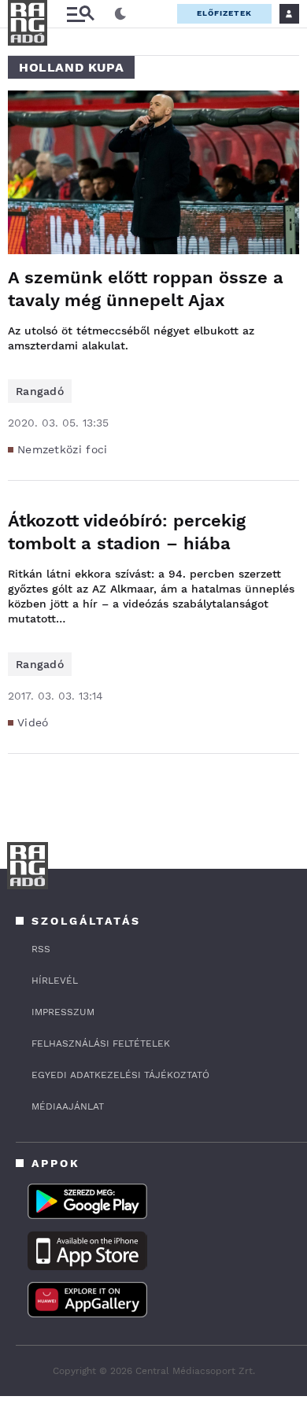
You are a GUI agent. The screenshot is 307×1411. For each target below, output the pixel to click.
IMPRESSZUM (62, 1012)
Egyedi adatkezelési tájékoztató (120, 1074)
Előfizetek (224, 13)
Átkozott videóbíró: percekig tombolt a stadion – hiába (127, 532)
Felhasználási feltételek (100, 1043)
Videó (33, 722)
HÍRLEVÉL (54, 980)
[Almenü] (80, 14)
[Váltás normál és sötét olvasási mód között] (120, 14)
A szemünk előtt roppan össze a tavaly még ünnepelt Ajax (145, 289)
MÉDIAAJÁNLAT (67, 1106)
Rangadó (40, 391)
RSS (40, 949)
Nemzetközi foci (62, 449)
